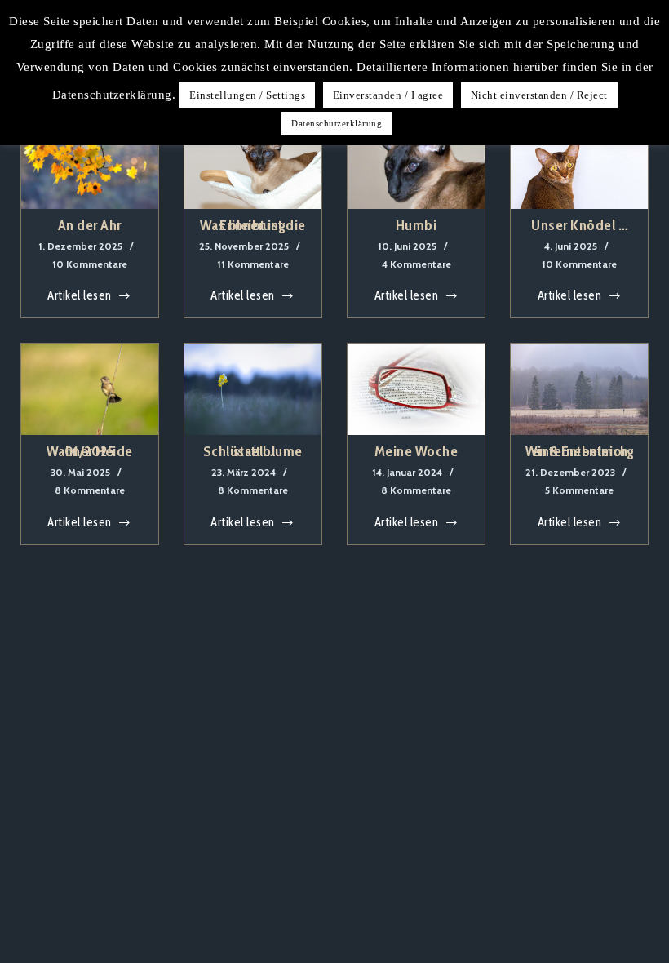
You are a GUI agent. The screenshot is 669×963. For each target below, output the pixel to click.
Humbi (416, 225)
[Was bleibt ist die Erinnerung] (252, 163)
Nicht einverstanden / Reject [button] (539, 95)
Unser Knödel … (579, 225)
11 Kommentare (253, 264)
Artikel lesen (79, 297)
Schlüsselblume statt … (253, 451)
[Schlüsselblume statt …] (252, 389)
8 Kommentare (90, 490)
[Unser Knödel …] (579, 163)
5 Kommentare (579, 490)
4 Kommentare (416, 264)
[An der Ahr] (89, 163)
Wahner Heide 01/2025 (90, 451)
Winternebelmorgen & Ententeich (580, 451)
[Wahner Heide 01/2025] (89, 389)
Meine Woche (416, 451)
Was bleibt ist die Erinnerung (253, 225)
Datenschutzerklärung (336, 123)
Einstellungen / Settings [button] (247, 95)
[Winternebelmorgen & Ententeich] (579, 389)
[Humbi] (416, 163)
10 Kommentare (89, 264)
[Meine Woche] (416, 389)
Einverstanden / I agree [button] (388, 95)
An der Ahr (90, 225)
